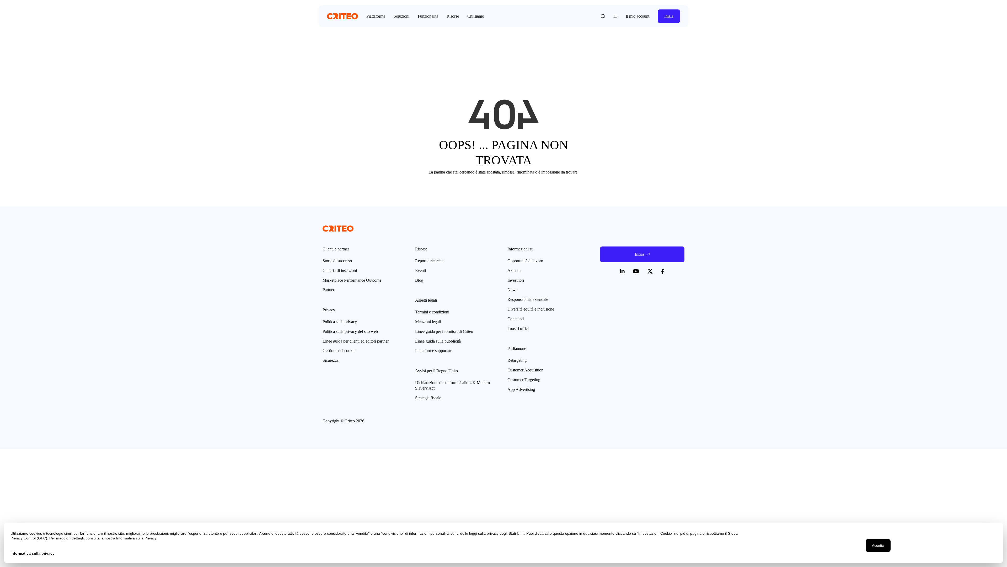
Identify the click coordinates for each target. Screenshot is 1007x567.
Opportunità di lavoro (525, 261)
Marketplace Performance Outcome (352, 280)
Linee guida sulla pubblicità (438, 341)
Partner (328, 289)
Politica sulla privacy (340, 321)
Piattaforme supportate (433, 350)
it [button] (615, 16)
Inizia (668, 16)
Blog (419, 280)
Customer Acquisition (525, 370)
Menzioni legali (428, 321)
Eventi (420, 270)
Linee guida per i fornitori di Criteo (444, 331)
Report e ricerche (429, 261)
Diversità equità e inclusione (530, 309)
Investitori (515, 280)
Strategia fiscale (428, 398)
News (512, 289)
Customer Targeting (523, 379)
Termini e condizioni (432, 312)
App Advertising (521, 389)
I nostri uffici (518, 328)
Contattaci (515, 319)
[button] (603, 16)
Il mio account (637, 16)
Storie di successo (337, 261)
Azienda (514, 270)
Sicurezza (331, 360)
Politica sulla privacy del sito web (350, 331)
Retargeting (517, 360)
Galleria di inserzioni (340, 270)
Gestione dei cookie (339, 350)
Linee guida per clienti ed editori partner (356, 341)
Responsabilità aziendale (527, 299)
